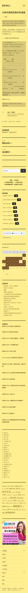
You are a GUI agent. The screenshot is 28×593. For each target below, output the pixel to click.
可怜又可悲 (13, 351)
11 (7, 261)
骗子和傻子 (13, 407)
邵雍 (5, 468)
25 (7, 268)
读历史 (5, 466)
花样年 (9, 509)
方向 (8, 498)
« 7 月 (6, 274)
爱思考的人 (6, 5)
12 (10, 261)
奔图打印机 (12, 489)
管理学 (24, 503)
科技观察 (6, 456)
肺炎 (12, 506)
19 (10, 265)
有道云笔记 (20, 498)
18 (7, 265)
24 (3, 268)
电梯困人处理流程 (9, 503)
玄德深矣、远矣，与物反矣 (11, 286)
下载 (16, 195)
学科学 (4, 573)
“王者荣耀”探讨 (14, 345)
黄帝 (5, 475)
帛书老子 (18, 492)
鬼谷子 (5, 473)
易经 (5, 449)
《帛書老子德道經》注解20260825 (9, 199)
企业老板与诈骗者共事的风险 (17, 372)
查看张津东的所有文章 (12, 115)
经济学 (5, 458)
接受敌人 (12, 413)
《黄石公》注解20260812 (7, 207)
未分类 (5, 452)
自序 (23, 506)
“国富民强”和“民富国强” (16, 400)
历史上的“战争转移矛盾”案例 (11, 309)
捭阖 (19, 495)
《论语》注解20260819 (7, 203)
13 (14, 261)
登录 (15, 132)
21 (17, 265)
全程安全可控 (18, 486)
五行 (12, 486)
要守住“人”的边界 (8, 288)
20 (14, 265)
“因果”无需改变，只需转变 (17, 338)
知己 (18, 503)
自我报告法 (4, 509)
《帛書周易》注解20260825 (8, 195)
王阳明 (14, 500)
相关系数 (15, 503)
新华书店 (23, 495)
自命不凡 (12, 394)
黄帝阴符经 (10, 512)
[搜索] (23, 171)
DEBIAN (4, 486)
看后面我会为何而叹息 (10, 298)
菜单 (24, 5)
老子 (5, 460)
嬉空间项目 (23, 488)
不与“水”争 (6, 304)
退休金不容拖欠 (14, 332)
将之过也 (13, 492)
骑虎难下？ (7, 311)
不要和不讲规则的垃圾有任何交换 (13, 313)
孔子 (5, 437)
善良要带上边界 (8, 315)
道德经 (20, 509)
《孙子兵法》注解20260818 (8, 215)
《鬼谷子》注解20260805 (7, 211)
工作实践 (6, 441)
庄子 (5, 443)
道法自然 (23, 509)
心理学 (5, 445)
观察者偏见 (14, 509)
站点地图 (4, 588)
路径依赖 (12, 379)
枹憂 (5, 290)
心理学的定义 (9, 495)
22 (20, 265)
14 (17, 261)
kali (9, 486)
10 (3, 261)
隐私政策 (9, 588)
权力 (6, 500)
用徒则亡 (3, 503)
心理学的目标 (14, 495)
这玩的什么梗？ (8, 300)
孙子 (5, 439)
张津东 (5, 121)
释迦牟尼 (6, 470)
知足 (21, 503)
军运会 (3, 488)
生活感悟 (6, 454)
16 (24, 261)
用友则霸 (18, 500)
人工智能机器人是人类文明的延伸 (13, 294)
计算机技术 (18, 121)
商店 (3, 584)
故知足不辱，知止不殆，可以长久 (13, 302)
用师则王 (22, 500)
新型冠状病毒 (4, 498)
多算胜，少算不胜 (8, 307)
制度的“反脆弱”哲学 (15, 326)
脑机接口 (17, 506)
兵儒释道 (4, 551)
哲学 (5, 435)
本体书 (3, 500)
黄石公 (5, 477)
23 (24, 265)
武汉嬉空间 (10, 500)
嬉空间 (18, 489)
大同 (6, 489)
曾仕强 (13, 497)
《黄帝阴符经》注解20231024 (8, 223)
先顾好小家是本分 (8, 292)
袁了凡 (5, 462)
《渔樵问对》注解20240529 (8, 219)
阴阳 (3, 513)
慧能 (5, 447)
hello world (5, 357)
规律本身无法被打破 (17, 357)
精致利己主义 (6, 506)
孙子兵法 (6, 491)
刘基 (5, 433)
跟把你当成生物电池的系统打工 (12, 296)
